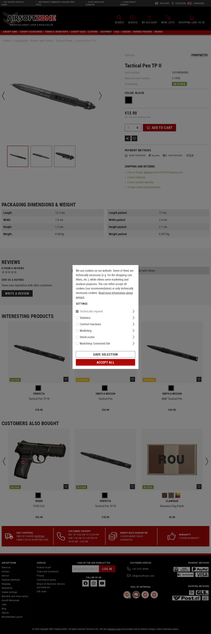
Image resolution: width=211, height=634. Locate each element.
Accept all (105, 362)
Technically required (91, 311)
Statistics (85, 318)
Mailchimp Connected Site (95, 343)
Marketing (85, 330)
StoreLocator (87, 337)
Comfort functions (90, 324)
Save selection (105, 354)
